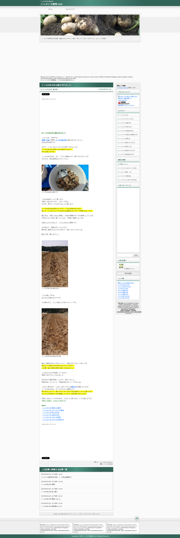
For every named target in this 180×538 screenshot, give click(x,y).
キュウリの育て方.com (124, 286)
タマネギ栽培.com (123, 292)
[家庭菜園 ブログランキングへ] (123, 104)
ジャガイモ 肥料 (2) (124, 138)
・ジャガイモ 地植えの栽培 (51, 408)
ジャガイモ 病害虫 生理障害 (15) (128, 134)
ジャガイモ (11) (123, 115)
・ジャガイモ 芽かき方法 (50, 412)
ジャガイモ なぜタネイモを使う (128, 168)
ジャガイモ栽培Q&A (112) (126, 154)
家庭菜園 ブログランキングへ (126, 105)
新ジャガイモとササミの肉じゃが (89, 514)
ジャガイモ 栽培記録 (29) (126, 131)
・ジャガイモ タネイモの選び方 (53, 419)
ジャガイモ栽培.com (51, 4)
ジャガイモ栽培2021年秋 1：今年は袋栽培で (56, 477)
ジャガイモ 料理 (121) (125, 127)
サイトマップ (70, 9)
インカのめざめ (104, 462)
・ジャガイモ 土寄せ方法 (50, 415)
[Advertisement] (90, 58)
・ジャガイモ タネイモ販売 (51, 417)
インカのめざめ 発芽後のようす (51, 506)
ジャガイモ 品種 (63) (125, 123)
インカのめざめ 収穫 (48, 484)
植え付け (110, 462)
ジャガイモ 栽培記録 (50, 80)
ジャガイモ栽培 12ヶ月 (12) (127, 142)
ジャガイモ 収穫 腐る (125, 176)
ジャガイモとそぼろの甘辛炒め (128, 180)
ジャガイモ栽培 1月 (125, 172)
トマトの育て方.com (123, 296)
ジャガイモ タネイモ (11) (126, 119)
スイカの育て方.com (123, 285)
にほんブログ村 (122, 100)
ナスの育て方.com (123, 288)
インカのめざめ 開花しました (51, 499)
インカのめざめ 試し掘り (49, 491)
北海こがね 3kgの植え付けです (63, 514)
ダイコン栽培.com (123, 290)
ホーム (50, 9)
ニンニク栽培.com (123, 294)
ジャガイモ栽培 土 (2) (125, 146)
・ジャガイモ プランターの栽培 (53, 410)
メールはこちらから (122, 87)
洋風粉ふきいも (123, 164)
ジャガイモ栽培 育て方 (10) (127, 150)
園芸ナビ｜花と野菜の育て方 (126, 283)
